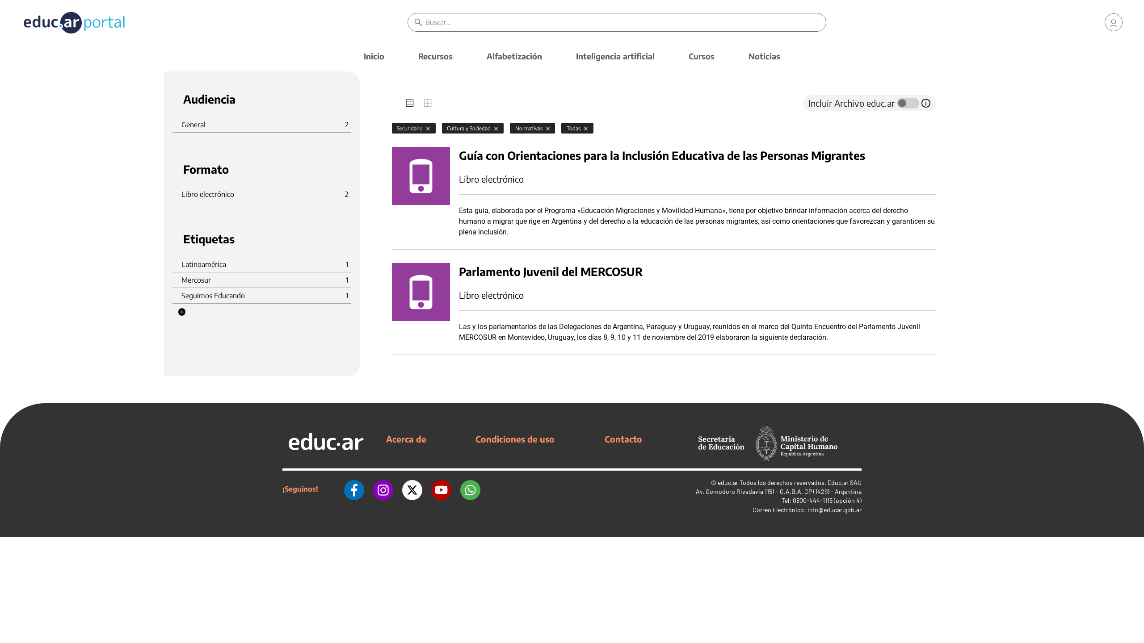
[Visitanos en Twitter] (412, 489)
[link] (1114, 22)
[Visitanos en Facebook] (354, 489)
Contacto (623, 439)
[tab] (410, 103)
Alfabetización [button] (514, 56)
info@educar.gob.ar (835, 510)
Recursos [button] (435, 56)
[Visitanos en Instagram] (383, 489)
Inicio (374, 56)
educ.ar (728, 482)
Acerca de (406, 439)
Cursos (702, 56)
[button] (181, 312)
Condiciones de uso (515, 439)
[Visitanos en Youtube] (441, 489)
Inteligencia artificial (615, 56)
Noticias (764, 56)
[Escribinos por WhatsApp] (470, 489)
